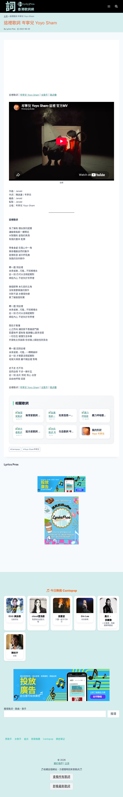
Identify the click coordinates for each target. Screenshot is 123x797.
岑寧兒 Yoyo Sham (29, 94)
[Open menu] (109, 6)
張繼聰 (108, 620)
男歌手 (8, 739)
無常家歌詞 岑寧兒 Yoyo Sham (33, 415)
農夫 (107, 616)
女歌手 (44, 94)
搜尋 (113, 713)
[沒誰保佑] (14, 605)
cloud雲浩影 (38, 616)
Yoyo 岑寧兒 (98, 433)
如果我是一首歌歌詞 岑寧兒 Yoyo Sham (66, 415)
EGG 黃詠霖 (15, 616)
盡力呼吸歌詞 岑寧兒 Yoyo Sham (99, 415)
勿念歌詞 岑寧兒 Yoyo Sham (66, 431)
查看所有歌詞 (61, 776)
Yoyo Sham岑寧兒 (31, 449)
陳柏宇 (14, 652)
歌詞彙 (53, 94)
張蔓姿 (61, 616)
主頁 (6, 16)
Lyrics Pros (11, 464)
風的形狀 (97, 430)
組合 (26, 739)
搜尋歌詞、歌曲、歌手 (15, 708)
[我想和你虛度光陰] (38, 605)
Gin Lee (85, 616)
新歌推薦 (35, 739)
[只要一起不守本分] (61, 605)
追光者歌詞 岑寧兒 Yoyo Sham (33, 431)
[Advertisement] (61, 69)
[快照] (14, 641)
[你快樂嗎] (84, 605)
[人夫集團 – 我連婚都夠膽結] (108, 605)
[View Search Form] (116, 6)
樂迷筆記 (60, 739)
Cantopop (15, 449)
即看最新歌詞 (61, 786)
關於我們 (58, 763)
